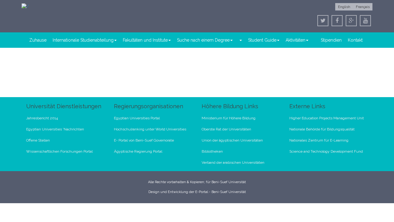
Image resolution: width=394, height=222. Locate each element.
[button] (240, 40)
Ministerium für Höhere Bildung (228, 118)
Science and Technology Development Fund (326, 151)
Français (363, 7)
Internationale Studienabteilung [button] (83, 40)
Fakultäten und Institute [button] (145, 40)
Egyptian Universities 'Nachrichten (55, 129)
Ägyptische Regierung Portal (138, 151)
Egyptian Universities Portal (137, 118)
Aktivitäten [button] (295, 40)
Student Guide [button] (262, 40)
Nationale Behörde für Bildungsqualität (322, 129)
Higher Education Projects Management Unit (326, 118)
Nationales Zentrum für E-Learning (318, 140)
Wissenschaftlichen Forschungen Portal (59, 151)
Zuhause (37, 40)
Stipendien (331, 40)
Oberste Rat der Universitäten (226, 129)
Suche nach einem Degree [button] (203, 40)
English (344, 7)
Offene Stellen (38, 140)
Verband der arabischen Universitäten (233, 162)
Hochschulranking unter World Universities (150, 129)
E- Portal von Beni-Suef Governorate (144, 140)
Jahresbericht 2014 (42, 118)
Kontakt (355, 40)
